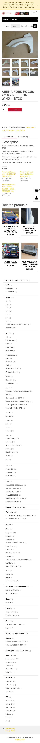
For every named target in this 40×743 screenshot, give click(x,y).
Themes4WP (20, 740)
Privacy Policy (10, 731)
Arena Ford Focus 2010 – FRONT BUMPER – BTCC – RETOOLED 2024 (9, 187)
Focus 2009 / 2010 (12, 130)
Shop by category (10, 19)
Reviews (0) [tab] (23, 137)
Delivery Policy (10, 728)
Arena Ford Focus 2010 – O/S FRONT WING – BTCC (9, 174)
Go (35, 26)
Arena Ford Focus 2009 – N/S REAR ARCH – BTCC (26, 174)
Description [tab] (8, 137)
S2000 (22, 130)
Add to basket (14, 110)
